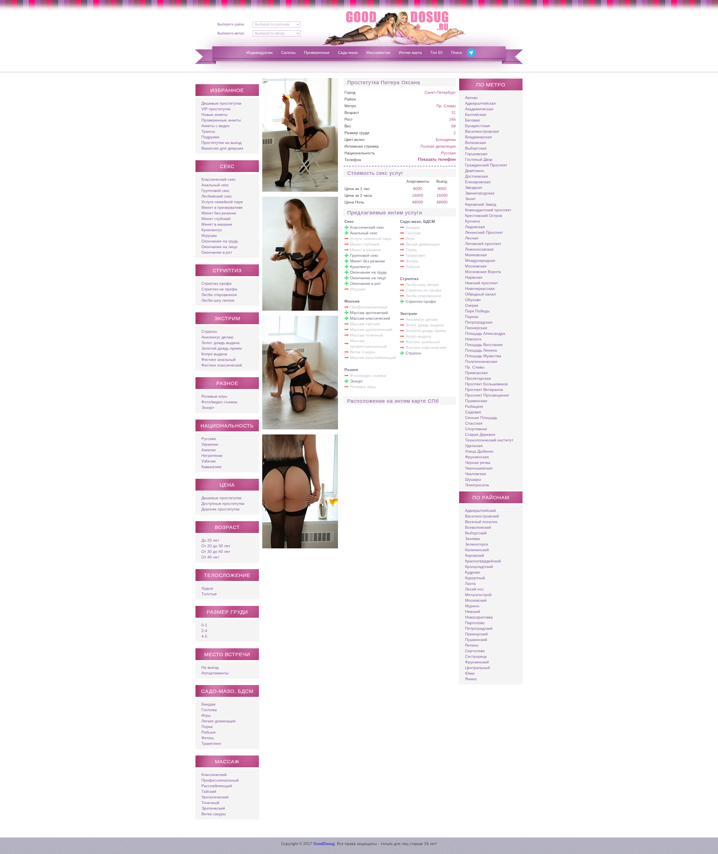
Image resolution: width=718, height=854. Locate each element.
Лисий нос (474, 589)
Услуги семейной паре (222, 202)
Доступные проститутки (222, 503)
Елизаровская (478, 182)
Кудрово (472, 572)
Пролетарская (478, 378)
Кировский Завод (480, 204)
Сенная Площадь (481, 417)
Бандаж (208, 704)
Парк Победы (477, 311)
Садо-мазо (348, 52)
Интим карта (410, 52)
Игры (206, 715)
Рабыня (208, 732)
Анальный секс (215, 185)
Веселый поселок (481, 521)
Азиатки (208, 450)
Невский (472, 611)
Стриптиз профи (216, 283)
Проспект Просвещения (487, 395)
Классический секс (218, 179)
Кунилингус (211, 230)
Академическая (479, 109)
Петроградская (479, 322)
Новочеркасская (480, 288)
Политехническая (481, 361)
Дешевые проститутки (221, 103)
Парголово (475, 623)
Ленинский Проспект (484, 232)
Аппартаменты (215, 673)
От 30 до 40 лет (215, 551)
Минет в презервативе (222, 207)
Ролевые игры (214, 396)
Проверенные (317, 52)
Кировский (474, 555)
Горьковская (476, 154)
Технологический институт (489, 440)
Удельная (474, 445)
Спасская (473, 423)
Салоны (288, 52)
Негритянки (211, 455)
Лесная (471, 238)
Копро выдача (214, 354)
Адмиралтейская (480, 103)
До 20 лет (210, 540)
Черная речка (477, 462)
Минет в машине (216, 224)
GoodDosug (324, 843)
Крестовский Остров (483, 215)
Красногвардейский (483, 561)
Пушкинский (476, 639)
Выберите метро (230, 33)
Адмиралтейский (480, 510)
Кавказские (211, 466)
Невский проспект (481, 283)
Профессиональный (220, 780)
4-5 (204, 636)
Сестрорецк (476, 656)
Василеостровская (482, 131)
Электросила (477, 485)
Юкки (470, 673)
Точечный (210, 802)
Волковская (475, 142)
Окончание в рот (216, 252)
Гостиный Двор (479, 159)
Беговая (472, 120)
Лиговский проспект (483, 243)
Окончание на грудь (219, 241)
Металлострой (478, 594)
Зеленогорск (476, 544)
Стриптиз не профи (219, 289)
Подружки (210, 137)
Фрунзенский (477, 662)
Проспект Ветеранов (484, 389)
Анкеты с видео (215, 125)
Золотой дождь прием (221, 348)
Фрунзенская (477, 457)
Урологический (215, 797)
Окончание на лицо (219, 246)
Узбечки (208, 461)
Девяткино (474, 170)
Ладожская (475, 227)
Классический (214, 774)
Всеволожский (478, 527)
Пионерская (476, 328)
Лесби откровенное (219, 294)
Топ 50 (436, 52)
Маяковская (476, 255)
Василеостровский (482, 516)
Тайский (208, 791)
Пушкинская (476, 401)
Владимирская (478, 137)
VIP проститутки (216, 109)
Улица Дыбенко (479, 451)
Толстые (209, 594)
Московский (476, 600)
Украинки (209, 444)
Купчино (472, 221)
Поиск (456, 52)
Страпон (209, 331)
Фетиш (207, 738)
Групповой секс (215, 190)
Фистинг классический (221, 365)
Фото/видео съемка (219, 402)
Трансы (208, 131)
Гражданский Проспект (486, 165)
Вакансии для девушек (222, 148)
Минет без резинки (218, 213)
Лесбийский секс (216, 196)
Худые (207, 588)
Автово (471, 97)
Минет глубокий (216, 218)
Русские (208, 438)
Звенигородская (479, 193)
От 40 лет (210, 557)
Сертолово (475, 651)
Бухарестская (477, 125)
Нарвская (473, 277)
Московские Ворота (483, 271)
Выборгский (476, 533)
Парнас (472, 316)
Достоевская (476, 176)
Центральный (477, 667)
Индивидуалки (259, 52)
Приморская (476, 372)
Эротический (213, 808)
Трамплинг (211, 743)
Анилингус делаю (217, 337)
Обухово (473, 299)
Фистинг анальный (218, 359)
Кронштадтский (479, 566)
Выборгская (476, 148)
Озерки (471, 305)
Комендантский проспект (488, 210)
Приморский (476, 634)
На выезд (209, 667)
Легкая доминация (218, 721)
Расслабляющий (216, 786)
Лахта (470, 583)
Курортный (475, 578)
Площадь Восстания (484, 344)
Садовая (473, 412)
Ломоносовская (479, 249)
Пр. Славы (446, 106)
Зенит (470, 198)
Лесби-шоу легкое (217, 300)
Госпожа (209, 710)
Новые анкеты (214, 114)
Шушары (473, 479)
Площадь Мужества (483, 356)
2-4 (204, 630)
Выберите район (230, 24)
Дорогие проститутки (220, 509)
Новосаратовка (479, 617)
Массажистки (378, 52)
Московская (476, 266)
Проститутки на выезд (221, 142)
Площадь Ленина (481, 350)
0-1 (204, 625)
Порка (207, 726)
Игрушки (209, 235)
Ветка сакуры (213, 814)
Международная (480, 260)
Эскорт (207, 407)
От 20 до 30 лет (215, 546)
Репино (471, 645)
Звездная (473, 187)
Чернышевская (479, 468)
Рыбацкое (474, 406)
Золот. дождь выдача (220, 342)
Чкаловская (475, 473)
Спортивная (476, 429)
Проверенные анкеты (221, 120)
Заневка (472, 538)
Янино (471, 679)
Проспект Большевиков (486, 384)
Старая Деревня (480, 434)
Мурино (472, 606)
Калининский (477, 550)
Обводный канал (480, 294)
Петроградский (479, 628)
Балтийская (475, 114)
